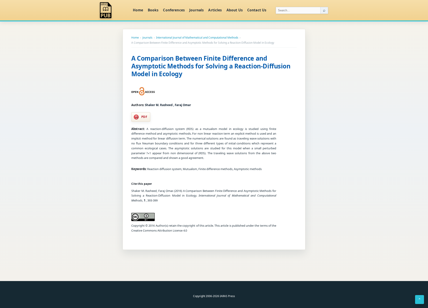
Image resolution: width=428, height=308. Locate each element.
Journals (196, 10)
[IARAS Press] (113, 10)
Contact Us (257, 10)
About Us (234, 10)
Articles (215, 10)
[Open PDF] (143, 91)
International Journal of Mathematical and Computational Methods (197, 37)
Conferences (174, 10)
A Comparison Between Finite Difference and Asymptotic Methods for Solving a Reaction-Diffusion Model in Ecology (210, 66)
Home (138, 10)
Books (153, 10)
